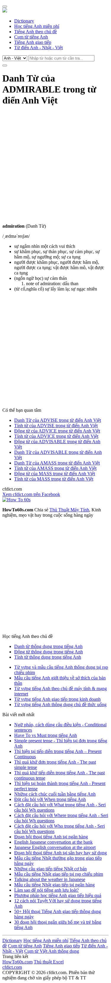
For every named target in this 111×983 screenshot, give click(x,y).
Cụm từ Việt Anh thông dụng (51, 951)
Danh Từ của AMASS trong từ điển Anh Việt (57, 462)
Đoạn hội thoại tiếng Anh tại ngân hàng (51, 836)
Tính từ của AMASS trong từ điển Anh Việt (55, 468)
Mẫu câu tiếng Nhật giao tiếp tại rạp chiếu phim (58, 874)
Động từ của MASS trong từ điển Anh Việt (54, 473)
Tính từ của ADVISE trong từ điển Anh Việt (56, 425)
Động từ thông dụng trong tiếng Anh (48, 651)
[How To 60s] (16, 499)
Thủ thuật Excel (49, 961)
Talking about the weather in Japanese (49, 879)
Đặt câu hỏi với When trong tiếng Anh (50, 799)
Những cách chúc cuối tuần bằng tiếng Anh (55, 794)
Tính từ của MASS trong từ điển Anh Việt (53, 478)
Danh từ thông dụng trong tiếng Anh (48, 646)
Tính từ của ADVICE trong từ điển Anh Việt (56, 436)
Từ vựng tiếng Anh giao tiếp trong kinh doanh (57, 699)
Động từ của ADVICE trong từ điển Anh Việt (57, 430)
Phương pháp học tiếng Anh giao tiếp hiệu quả (57, 895)
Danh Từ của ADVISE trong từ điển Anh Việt (57, 420)
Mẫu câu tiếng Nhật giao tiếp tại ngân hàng (54, 884)
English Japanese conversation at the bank (53, 842)
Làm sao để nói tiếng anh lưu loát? (46, 890)
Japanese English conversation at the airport (55, 847)
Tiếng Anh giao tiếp (32, 42)
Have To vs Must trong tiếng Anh (45, 735)
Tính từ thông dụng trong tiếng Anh (47, 657)
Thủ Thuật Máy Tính (69, 509)
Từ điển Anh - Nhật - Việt (38, 47)
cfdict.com (12, 967)
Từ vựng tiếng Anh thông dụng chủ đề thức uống (60, 704)
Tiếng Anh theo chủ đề (35, 31)
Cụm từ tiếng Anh (31, 36)
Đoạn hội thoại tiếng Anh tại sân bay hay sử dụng (60, 852)
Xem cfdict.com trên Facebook (31, 494)
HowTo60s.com (17, 961)
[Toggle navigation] (4, 6)
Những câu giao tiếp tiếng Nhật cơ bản (50, 868)
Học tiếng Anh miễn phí (36, 26)
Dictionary (24, 20)
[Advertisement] (55, 168)
